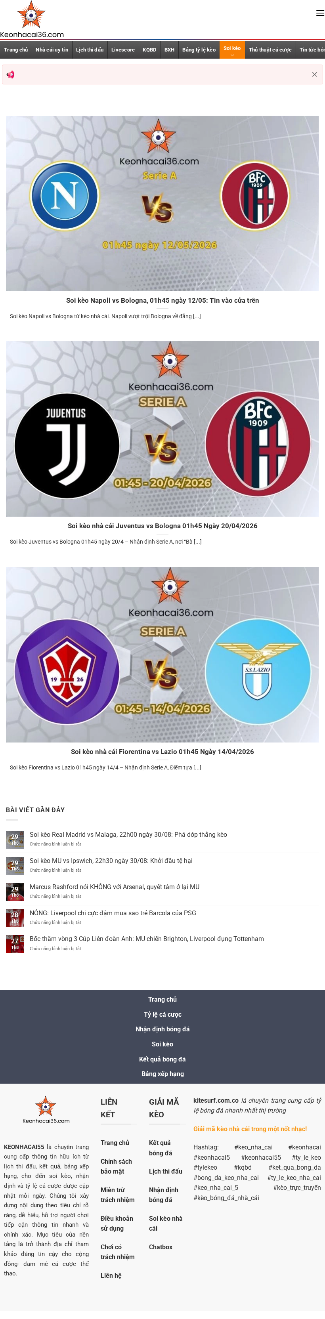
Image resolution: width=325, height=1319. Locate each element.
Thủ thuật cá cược (270, 50)
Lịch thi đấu (89, 50)
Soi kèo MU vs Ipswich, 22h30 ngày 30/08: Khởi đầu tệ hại (111, 861)
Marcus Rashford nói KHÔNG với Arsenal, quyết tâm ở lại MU (114, 887)
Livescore (123, 50)
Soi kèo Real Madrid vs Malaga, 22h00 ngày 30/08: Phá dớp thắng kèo (128, 834)
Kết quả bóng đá (162, 1059)
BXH (169, 50)
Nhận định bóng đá (163, 1029)
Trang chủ (16, 50)
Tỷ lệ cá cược (163, 1014)
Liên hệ (111, 1275)
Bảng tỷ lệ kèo (199, 50)
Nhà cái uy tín (52, 50)
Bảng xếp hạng (162, 1074)
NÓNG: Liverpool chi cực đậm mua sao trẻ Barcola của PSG (113, 913)
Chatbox (160, 1247)
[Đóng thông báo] (315, 74)
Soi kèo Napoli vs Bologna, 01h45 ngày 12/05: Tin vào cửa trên (162, 300)
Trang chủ (162, 999)
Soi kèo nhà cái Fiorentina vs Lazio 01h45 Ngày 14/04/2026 (162, 752)
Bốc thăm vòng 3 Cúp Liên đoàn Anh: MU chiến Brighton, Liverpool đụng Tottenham (147, 939)
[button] (320, 13)
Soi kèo (232, 48)
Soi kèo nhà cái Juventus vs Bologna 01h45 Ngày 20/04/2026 (163, 526)
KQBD (149, 50)
